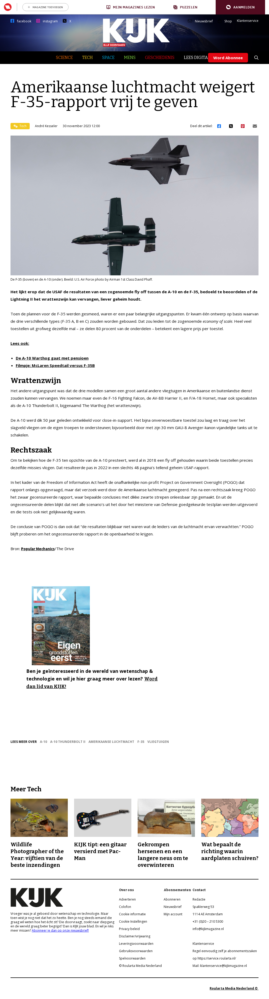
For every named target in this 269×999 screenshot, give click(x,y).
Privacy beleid (129, 929)
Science (64, 57)
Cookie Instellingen (133, 921)
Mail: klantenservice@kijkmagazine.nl (220, 965)
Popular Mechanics (38, 548)
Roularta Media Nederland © (234, 988)
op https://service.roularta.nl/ (214, 958)
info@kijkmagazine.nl (208, 929)
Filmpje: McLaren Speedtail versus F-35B (55, 365)
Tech (87, 57)
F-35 (140, 741)
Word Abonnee (228, 57)
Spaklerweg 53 (203, 906)
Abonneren (172, 899)
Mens (130, 57)
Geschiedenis (159, 57)
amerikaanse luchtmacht (111, 741)
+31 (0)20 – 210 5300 (208, 921)
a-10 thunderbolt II (67, 741)
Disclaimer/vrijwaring (134, 936)
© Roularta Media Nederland (140, 965)
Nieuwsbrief (204, 21)
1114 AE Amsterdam (208, 914)
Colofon (125, 906)
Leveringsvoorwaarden (136, 943)
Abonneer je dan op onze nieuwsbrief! (60, 930)
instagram (50, 21)
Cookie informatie (132, 914)
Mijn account (173, 914)
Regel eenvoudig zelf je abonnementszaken (225, 951)
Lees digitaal (198, 57)
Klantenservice (247, 21)
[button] (240, 7)
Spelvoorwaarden (132, 958)
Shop (228, 21)
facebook (24, 21)
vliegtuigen (158, 741)
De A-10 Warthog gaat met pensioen (52, 358)
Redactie (199, 899)
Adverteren (127, 899)
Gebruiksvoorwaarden (136, 951)
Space (108, 57)
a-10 (43, 741)
